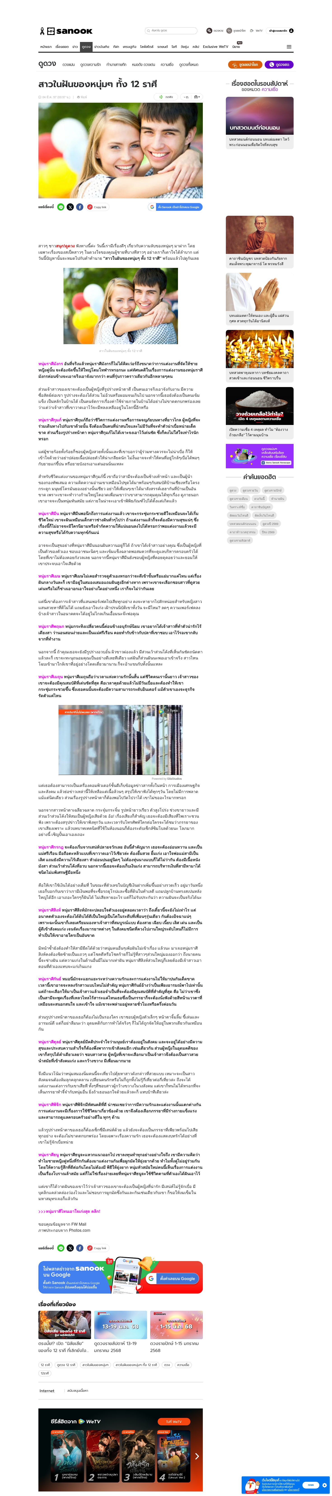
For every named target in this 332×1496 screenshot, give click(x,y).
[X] (70, 207)
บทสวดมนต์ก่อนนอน (243, 524)
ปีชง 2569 (268, 532)
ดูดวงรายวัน (250, 490)
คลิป (196, 46)
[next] (197, 1456)
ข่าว (75, 46)
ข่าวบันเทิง (101, 46)
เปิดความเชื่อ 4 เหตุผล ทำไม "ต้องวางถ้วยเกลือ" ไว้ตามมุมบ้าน (258, 432)
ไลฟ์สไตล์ (146, 46)
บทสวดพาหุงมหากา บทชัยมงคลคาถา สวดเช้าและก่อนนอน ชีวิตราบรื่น (259, 375)
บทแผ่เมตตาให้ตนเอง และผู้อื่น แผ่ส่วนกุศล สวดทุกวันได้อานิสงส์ (259, 318)
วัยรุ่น (185, 46)
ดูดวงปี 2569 (270, 524)
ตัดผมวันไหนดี (239, 515)
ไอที (174, 46)
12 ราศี (45, 1365)
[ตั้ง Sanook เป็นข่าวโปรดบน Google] (120, 1275)
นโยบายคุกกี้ (293, 1490)
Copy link (100, 207)
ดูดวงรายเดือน (239, 498)
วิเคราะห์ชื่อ (237, 507)
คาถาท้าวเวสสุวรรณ (242, 532)
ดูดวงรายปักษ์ (273, 490)
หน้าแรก (46, 46)
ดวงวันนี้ (259, 498)
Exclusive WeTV (215, 46)
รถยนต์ (162, 46)
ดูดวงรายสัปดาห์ (240, 540)
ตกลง (311, 1485)
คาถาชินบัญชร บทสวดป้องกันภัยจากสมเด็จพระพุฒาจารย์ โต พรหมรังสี (258, 261)
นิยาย (236, 46)
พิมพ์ (84, 97)
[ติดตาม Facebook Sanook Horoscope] (260, 455)
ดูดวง (86, 46)
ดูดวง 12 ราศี (66, 1365)
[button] (149, 30)
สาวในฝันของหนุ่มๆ (95, 1365)
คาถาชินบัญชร (260, 507)
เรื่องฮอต (62, 46)
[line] (60, 207)
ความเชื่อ (183, 1365)
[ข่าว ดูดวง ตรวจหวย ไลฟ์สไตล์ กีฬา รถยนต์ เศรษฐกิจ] (65, 31)
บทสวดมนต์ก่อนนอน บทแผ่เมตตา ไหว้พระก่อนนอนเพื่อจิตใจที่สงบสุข (259, 142)
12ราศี (45, 1373)
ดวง (92, 252)
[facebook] (79, 207)
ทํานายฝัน (277, 498)
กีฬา (116, 46)
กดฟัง (169, 97)
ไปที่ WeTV (174, 1421)
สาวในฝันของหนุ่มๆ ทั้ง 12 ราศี (136, 1365)
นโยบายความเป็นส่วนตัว (273, 1490)
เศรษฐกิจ (129, 46)
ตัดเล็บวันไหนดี (264, 515)
